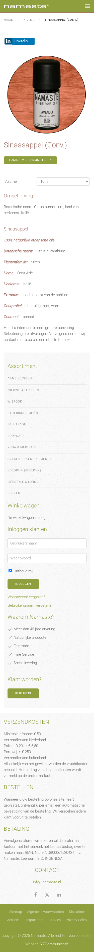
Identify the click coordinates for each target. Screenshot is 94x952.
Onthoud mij (23, 571)
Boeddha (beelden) (24, 470)
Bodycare (16, 436)
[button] (87, 6)
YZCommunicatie (54, 944)
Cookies (54, 920)
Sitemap (15, 912)
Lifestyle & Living (23, 482)
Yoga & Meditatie (22, 447)
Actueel (13, 920)
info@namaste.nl (47, 882)
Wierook (15, 401)
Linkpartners (33, 920)
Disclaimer (77, 912)
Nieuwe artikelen (23, 390)
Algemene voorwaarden (45, 912)
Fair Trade (17, 424)
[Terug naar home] (26, 6)
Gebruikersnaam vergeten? (29, 605)
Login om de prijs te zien (30, 160)
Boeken (14, 493)
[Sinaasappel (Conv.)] (47, 94)
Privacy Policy (76, 920)
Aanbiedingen (20, 378)
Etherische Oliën (23, 413)
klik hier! (23, 693)
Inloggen (23, 584)
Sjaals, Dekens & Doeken (30, 459)
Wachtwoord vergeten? (26, 597)
